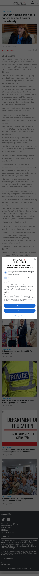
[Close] (35, 259)
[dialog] (19, 288)
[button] (19, 282)
